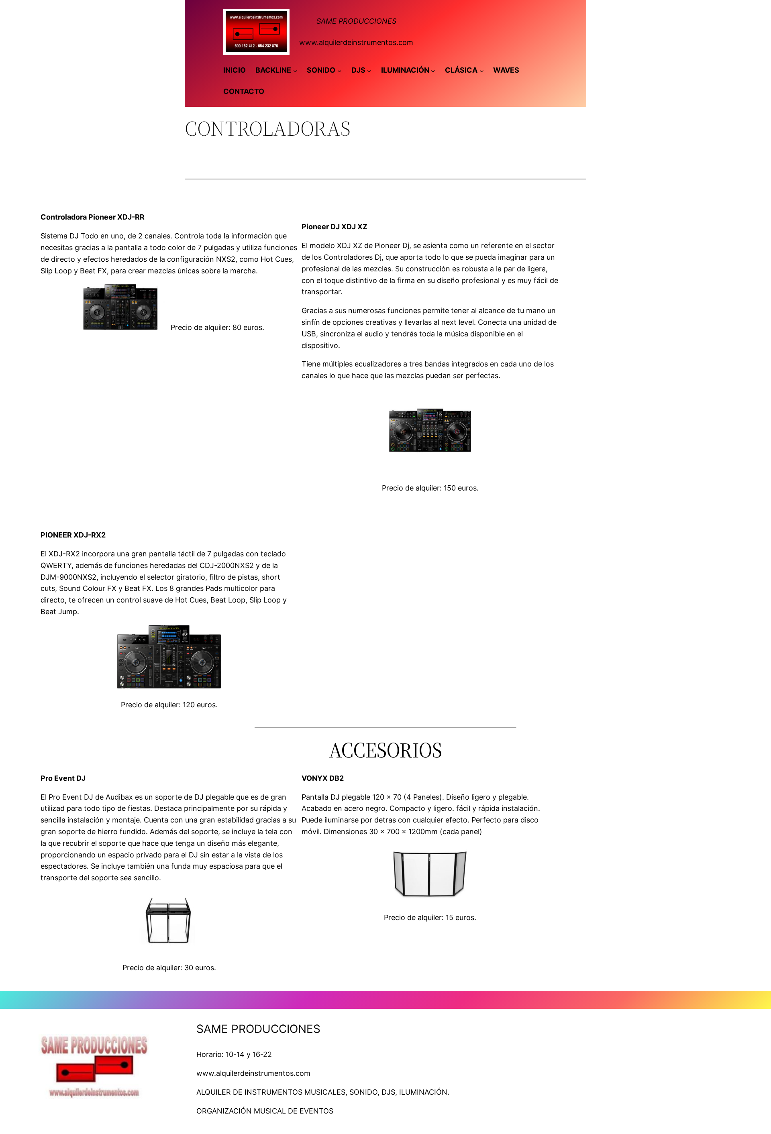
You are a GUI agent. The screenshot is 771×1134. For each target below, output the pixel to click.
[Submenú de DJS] (369, 70)
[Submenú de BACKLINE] (295, 70)
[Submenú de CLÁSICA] (481, 70)
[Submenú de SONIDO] (339, 70)
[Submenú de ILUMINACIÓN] (433, 70)
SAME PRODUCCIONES (356, 21)
